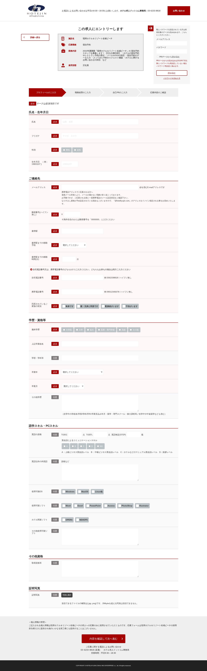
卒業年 (35, 372)
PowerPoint (95, 506)
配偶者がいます (112, 306)
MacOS (84, 491)
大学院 (69, 330)
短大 (92, 330)
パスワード (161, 47)
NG (101, 446)
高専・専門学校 (108, 330)
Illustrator (144, 506)
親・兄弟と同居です (89, 306)
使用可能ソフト (38, 505)
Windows (70, 491)
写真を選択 (67, 595)
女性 (79, 150)
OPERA (69, 520)
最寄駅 (35, 231)
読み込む (172, 73)
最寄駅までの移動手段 (39, 244)
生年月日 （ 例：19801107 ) (40, 163)
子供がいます (132, 306)
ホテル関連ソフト (39, 520)
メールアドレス (163, 39)
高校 (124, 330)
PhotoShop (127, 506)
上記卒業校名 (38, 344)
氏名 (34, 122)
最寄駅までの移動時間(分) (39, 258)
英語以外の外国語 (39, 461)
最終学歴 (36, 329)
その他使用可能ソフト (39, 532)
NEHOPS (83, 520)
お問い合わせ (179, 11)
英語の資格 (37, 434)
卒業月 (35, 386)
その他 (136, 330)
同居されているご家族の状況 (39, 305)
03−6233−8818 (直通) (90, 650)
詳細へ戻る (35, 37)
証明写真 (36, 595)
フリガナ (36, 136)
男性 (68, 150)
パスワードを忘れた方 (171, 78)
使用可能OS (37, 491)
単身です (70, 306)
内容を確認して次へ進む (103, 638)
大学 (81, 330)
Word (68, 506)
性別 (34, 150)
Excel (80, 506)
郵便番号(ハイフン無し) (40, 213)
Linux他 (99, 491)
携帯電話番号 (38, 292)
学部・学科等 (38, 358)
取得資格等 (37, 563)
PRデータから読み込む (169, 57)
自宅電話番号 (38, 278)
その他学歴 (37, 397)
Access (111, 506)
